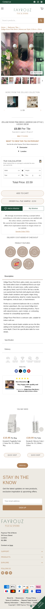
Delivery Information (11, 602)
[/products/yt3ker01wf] (12, 424)
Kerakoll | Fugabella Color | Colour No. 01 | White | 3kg (12, 443)
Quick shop (12, 455)
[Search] (41, 20)
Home (3, 27)
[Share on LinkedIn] (24, 371)
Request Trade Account (29, 600)
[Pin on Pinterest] (28, 371)
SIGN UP (22, 508)
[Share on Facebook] (16, 371)
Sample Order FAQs (22, 231)
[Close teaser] (31, 606)
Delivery (7, 349)
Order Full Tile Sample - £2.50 (22, 201)
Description (9, 276)
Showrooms (20, 598)
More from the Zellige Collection (22, 92)
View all (22, 465)
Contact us (7, 2)
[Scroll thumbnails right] (42, 81)
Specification (9, 340)
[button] (40, 110)
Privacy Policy (31, 598)
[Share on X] (20, 371)
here (11, 545)
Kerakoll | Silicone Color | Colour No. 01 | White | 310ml (35, 443)
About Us (10, 598)
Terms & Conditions (12, 600)
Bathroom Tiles (13, 27)
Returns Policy (26, 602)
